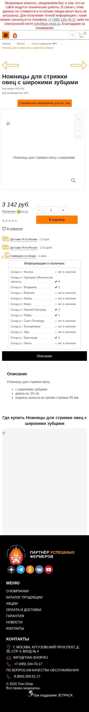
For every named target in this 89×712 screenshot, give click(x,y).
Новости (14, 622)
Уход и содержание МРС (44, 43)
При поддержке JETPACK (53, 695)
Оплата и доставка (23, 610)
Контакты (15, 628)
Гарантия (15, 616)
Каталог (21, 43)
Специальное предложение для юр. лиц (44, 103)
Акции (12, 603)
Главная (6, 43)
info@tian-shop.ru (47, 24)
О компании (17, 591)
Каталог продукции (24, 597)
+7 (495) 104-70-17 (62, 19)
